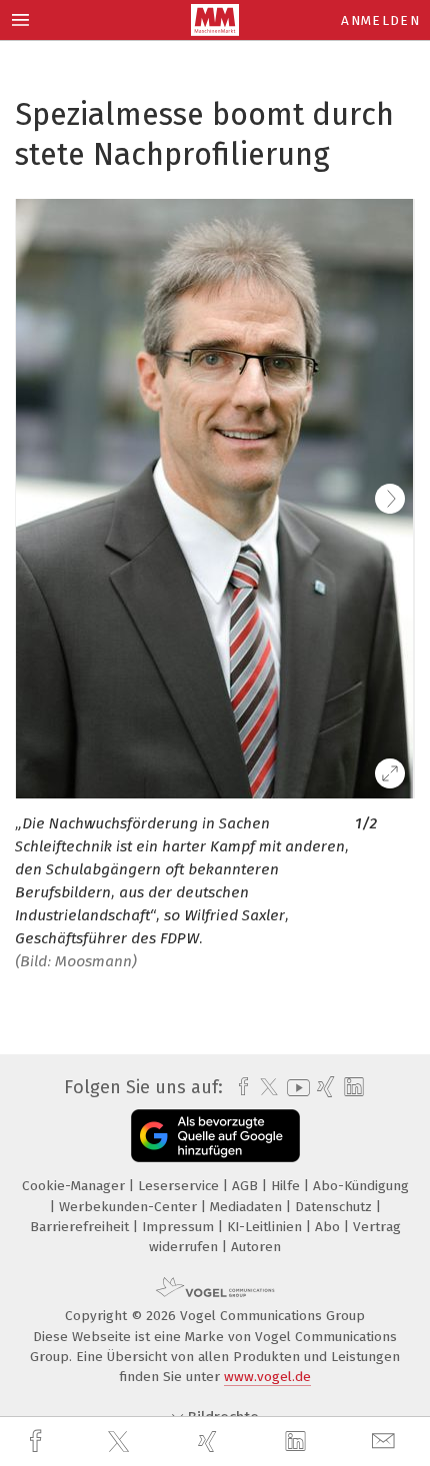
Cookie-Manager (75, 1185)
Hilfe (287, 1185)
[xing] (210, 1441)
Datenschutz (335, 1206)
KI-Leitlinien (266, 1226)
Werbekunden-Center (130, 1206)
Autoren (256, 1246)
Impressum (180, 1226)
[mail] (386, 1441)
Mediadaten (248, 1206)
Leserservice (180, 1185)
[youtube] (295, 1087)
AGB (247, 1185)
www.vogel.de (267, 1376)
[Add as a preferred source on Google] (215, 1135)
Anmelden (380, 20)
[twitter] (121, 1442)
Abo (329, 1226)
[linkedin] (298, 1442)
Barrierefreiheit (81, 1226)
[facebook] (38, 1441)
